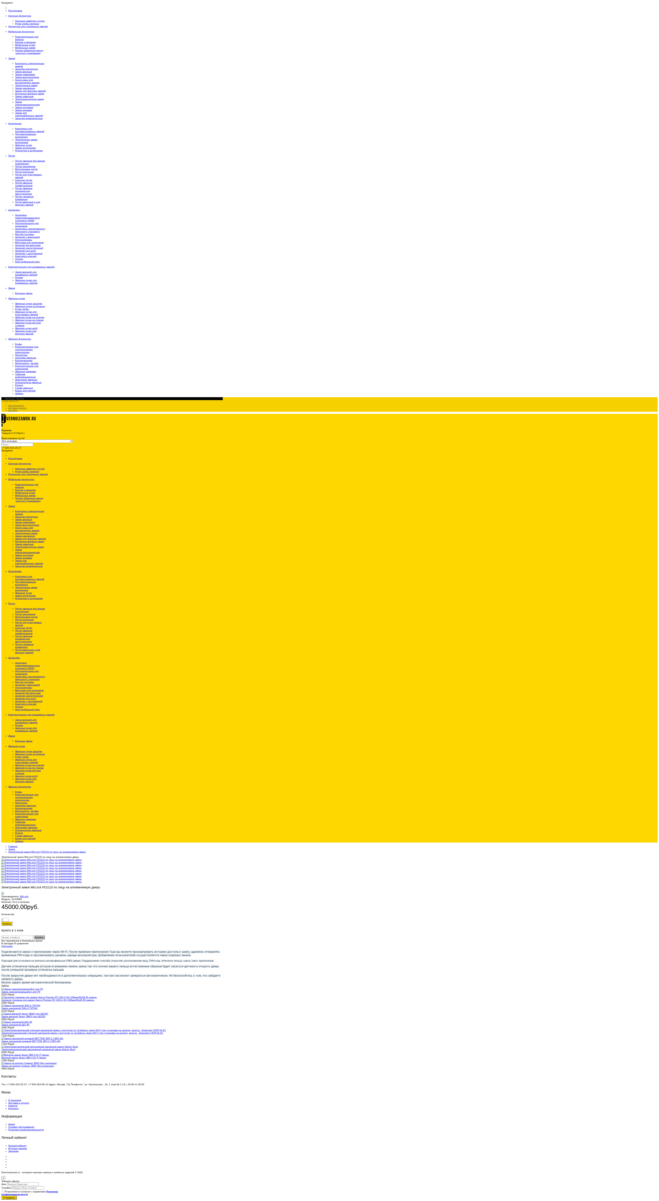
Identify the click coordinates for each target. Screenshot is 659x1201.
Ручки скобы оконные (27, 23)
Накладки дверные (25, 357)
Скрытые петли (23, 180)
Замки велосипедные (27, 77)
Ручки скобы (22, 309)
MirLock (24, 896)
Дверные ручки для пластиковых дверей (26, 313)
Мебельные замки (25, 47)
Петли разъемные (25, 166)
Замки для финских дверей (30, 91)
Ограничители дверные (28, 382)
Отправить (9, 1197)
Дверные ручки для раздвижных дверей (26, 281)
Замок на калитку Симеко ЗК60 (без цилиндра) (27, 1065)
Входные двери (23, 293)
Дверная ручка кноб (26, 328)
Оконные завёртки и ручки (30, 21)
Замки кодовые (23, 110)
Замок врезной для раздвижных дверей (26, 273)
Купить (39, 937)
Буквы (18, 344)
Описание (7, 946)
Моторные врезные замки (29, 93)
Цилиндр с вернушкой (27, 237)
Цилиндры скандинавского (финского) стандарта (30, 230)
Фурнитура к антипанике (29, 150)
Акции (11, 1124)
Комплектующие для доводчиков (26, 367)
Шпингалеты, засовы (26, 363)
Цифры (19, 393)
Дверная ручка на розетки (29, 317)
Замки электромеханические (27, 103)
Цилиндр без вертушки (28, 245)
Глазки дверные (24, 388)
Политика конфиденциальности (26, 1129)
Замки (11, 849)
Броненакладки (23, 360)
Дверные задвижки (25, 371)
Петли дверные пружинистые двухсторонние (23, 191)
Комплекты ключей (25, 256)
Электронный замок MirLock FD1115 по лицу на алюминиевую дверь (47, 851)
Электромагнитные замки (29, 99)
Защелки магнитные (26, 69)
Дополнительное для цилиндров (27, 224)
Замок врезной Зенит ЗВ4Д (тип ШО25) (23, 1016)
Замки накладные (25, 88)
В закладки (7, 943)
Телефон (6, 1187)
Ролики (19, 277)
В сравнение (21, 943)
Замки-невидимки (25, 74)
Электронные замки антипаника (26, 141)
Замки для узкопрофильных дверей (29, 114)
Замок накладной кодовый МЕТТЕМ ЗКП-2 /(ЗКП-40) (31, 1041)
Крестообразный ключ (27, 261)
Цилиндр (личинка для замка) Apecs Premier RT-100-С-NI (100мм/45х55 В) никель (47, 1000)
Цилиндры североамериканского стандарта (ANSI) (27, 218)
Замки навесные (24, 96)
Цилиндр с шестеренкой (28, 253)
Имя (3, 1184)
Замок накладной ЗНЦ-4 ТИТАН (19, 1008)
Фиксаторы (21, 355)
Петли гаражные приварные (24, 198)
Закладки (13, 1151)
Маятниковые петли (26, 169)
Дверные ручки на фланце (30, 306)
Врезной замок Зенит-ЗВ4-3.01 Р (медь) (23, 1057)
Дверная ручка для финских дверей (25, 332)
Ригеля (19, 385)
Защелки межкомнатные (29, 118)
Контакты (13, 410)
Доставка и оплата (17, 408)
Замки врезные (23, 71)
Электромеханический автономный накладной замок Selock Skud (38, 1049)
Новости (13, 1105)
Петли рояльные (24, 171)
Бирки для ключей (25, 390)
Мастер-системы (24, 234)
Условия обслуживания (21, 1127)
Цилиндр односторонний (29, 248)
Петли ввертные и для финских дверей (27, 203)
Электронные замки (26, 85)
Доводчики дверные (26, 379)
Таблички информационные (25, 375)
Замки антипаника (25, 147)
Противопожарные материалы (25, 135)
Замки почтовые (24, 107)
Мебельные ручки (25, 45)
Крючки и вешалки (25, 42)
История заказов (17, 1148)
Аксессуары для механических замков (27, 81)
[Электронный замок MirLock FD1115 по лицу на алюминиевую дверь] (41, 859)
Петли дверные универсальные (24, 184)
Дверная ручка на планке (29, 320)
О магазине (14, 1100)
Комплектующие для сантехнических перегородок (26, 349)
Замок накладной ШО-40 (15, 1024)
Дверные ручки (23, 145)
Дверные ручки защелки (28, 303)
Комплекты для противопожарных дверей (29, 130)
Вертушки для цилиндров (29, 242)
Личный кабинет (16, 406)
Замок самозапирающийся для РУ (20, 991)
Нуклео (19, 259)
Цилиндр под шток (25, 250)
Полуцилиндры (23, 239)
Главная (13, 846)
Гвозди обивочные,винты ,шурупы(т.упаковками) (29, 52)
